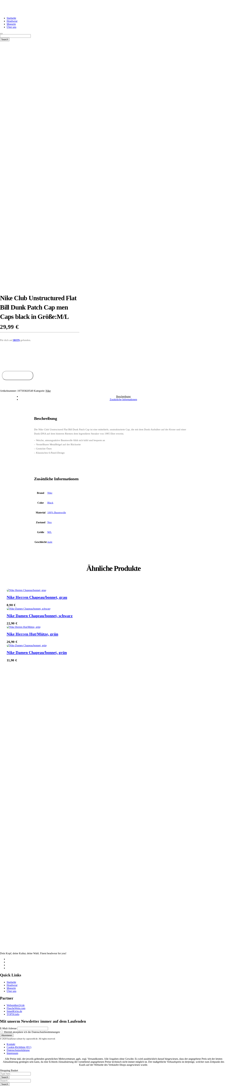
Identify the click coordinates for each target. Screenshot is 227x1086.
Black (50, 502)
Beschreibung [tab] (123, 396)
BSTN (16, 340)
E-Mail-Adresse (8, 1028)
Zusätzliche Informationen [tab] (123, 399)
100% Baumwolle (56, 512)
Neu (49, 522)
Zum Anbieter (17, 375)
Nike (48, 390)
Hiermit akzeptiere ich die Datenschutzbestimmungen (31, 1032)
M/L (49, 532)
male (49, 542)
